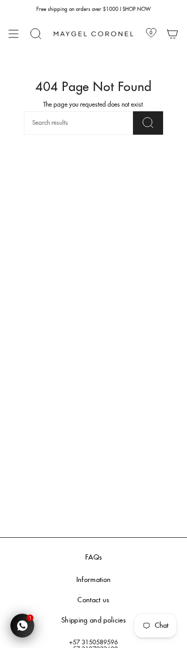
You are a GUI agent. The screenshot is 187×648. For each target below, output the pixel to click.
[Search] (36, 34)
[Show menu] (13, 34)
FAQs (93, 557)
